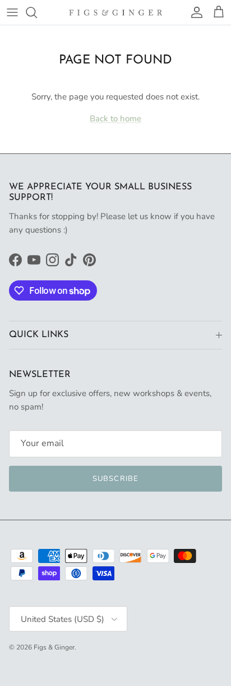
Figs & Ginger (54, 647)
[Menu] (12, 12)
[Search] (37, 12)
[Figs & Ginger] (116, 12)
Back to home (115, 118)
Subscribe (115, 479)
